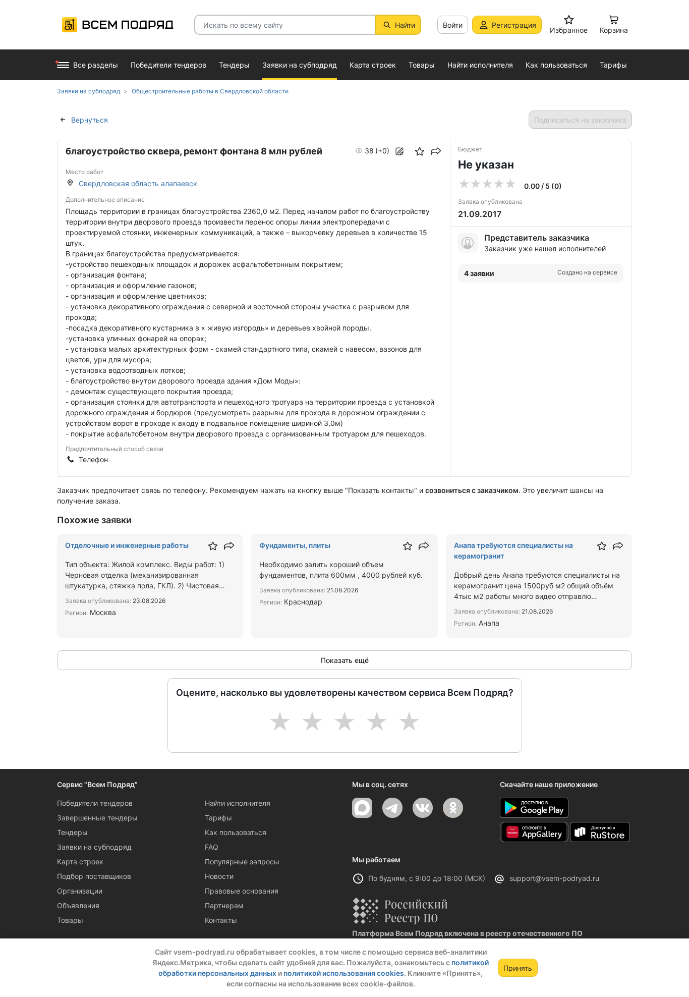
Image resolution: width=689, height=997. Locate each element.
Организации (79, 891)
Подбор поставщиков (94, 876)
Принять (517, 968)
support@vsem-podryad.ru (554, 878)
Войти (453, 25)
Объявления (78, 905)
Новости (219, 876)
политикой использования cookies (343, 973)
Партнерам (224, 905)
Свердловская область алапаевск (138, 183)
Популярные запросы (242, 861)
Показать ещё (345, 660)
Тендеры (72, 832)
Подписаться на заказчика (580, 120)
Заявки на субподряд (94, 847)
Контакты (221, 920)
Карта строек (80, 861)
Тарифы (218, 817)
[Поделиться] (436, 151)
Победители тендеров (95, 803)
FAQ (211, 847)
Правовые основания (241, 891)
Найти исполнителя (237, 803)
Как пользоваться (235, 832)
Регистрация (514, 25)
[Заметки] (399, 151)
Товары (70, 920)
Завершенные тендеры (97, 817)
